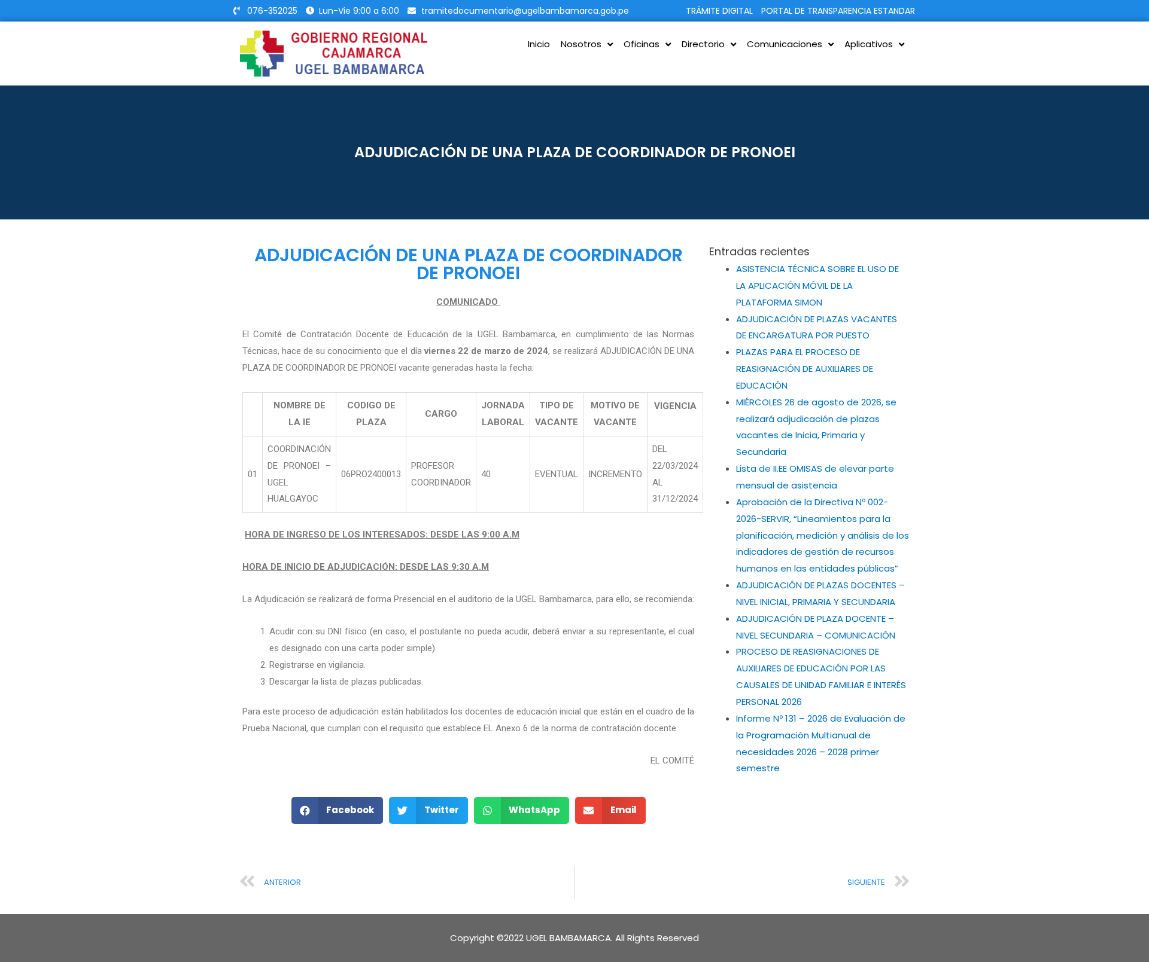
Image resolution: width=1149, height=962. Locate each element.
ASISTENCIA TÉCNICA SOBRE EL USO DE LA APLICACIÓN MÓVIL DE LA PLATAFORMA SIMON (817, 285)
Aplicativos (868, 44)
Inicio (539, 44)
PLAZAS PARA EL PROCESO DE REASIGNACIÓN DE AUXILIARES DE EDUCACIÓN (804, 369)
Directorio (703, 44)
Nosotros (581, 44)
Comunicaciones (784, 44)
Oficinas (641, 44)
